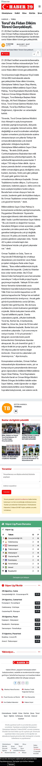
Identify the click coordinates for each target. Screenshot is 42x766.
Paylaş (6, 54)
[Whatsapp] (27, 683)
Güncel (34, 716)
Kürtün (32, 13)
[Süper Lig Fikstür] (39, 585)
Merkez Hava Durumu (11, 689)
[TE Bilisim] (7, 408)
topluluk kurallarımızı (21, 499)
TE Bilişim (36, 749)
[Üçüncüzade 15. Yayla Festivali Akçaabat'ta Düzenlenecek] (31, 450)
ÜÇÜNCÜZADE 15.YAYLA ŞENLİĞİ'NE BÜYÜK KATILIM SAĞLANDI (30, 437)
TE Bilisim (18, 407)
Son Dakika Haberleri (11, 702)
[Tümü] (39, 652)
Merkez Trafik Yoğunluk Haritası (28, 691)
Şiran (32, 713)
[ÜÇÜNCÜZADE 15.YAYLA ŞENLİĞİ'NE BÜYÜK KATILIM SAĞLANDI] (31, 429)
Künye (24, 752)
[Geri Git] (5, 1)
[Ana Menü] (40, 6)
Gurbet (21, 719)
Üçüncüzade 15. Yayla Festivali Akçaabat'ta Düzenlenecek (30, 458)
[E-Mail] (16, 411)
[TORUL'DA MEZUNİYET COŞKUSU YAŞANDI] (11, 450)
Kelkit (17, 13)
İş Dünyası (19, 716)
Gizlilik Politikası (19, 750)
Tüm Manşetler (29, 697)
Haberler (4, 19)
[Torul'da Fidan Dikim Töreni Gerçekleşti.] (21, 50)
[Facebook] (15, 683)
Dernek (27, 716)
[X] (19, 683)
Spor (6, 716)
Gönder (6, 492)
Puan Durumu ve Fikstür (12, 697)
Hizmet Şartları (10, 752)
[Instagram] (23, 683)
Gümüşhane (7, 13)
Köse (24, 13)
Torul (13, 19)
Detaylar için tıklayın (21, 577)
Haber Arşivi (29, 702)
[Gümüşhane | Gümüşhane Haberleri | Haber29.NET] (17, 6)
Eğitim (11, 716)
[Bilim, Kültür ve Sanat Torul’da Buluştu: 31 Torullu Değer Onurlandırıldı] (11, 429)
